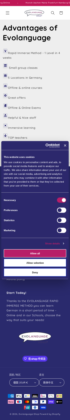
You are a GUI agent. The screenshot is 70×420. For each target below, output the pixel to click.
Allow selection (35, 262)
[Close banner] (65, 145)
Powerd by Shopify (50, 414)
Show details (52, 243)
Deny (35, 272)
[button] (7, 13)
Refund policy (16, 279)
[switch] (61, 210)
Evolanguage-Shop (29, 414)
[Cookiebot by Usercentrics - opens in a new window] (45, 145)
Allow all (35, 253)
